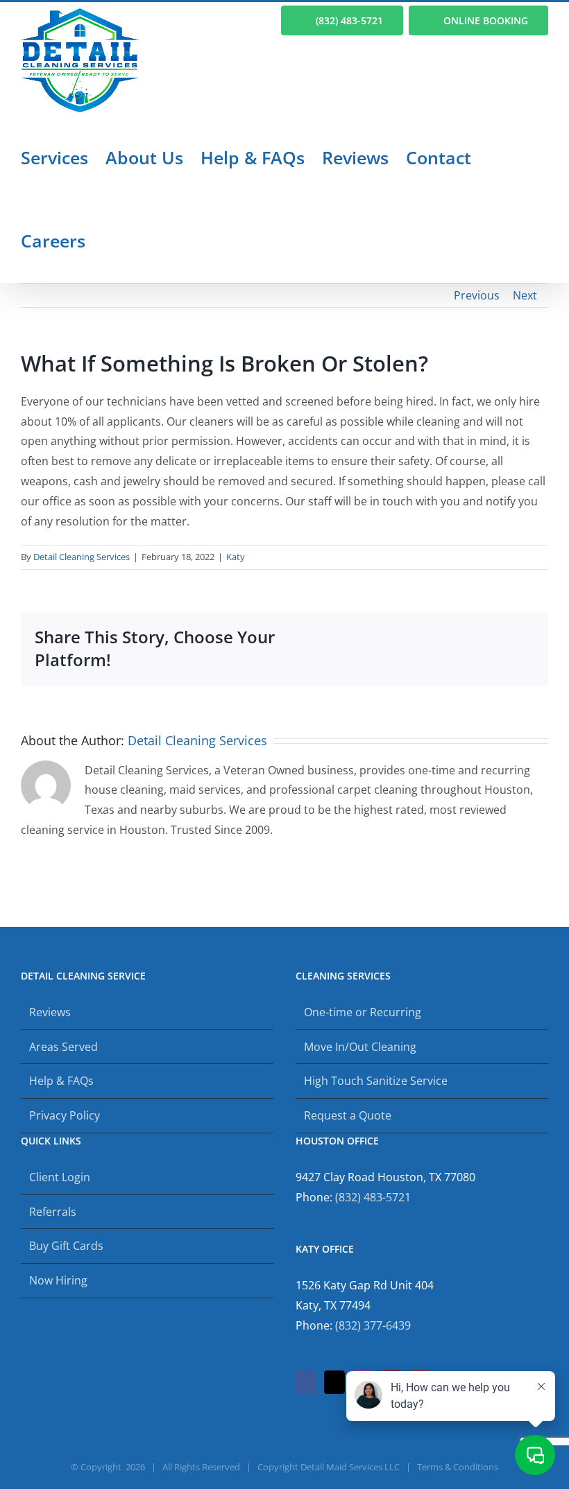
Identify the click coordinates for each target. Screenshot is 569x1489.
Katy (235, 556)
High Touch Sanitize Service (376, 1080)
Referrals (52, 1211)
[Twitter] (334, 1382)
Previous (477, 295)
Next (525, 295)
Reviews (50, 1012)
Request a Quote (347, 1115)
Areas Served (63, 1046)
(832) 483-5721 (373, 1197)
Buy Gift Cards (66, 1245)
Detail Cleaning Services (81, 556)
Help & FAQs (61, 1080)
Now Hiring (58, 1280)
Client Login (59, 1177)
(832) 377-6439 (373, 1325)
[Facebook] (306, 1382)
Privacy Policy (64, 1115)
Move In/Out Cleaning (360, 1046)
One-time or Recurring (362, 1012)
